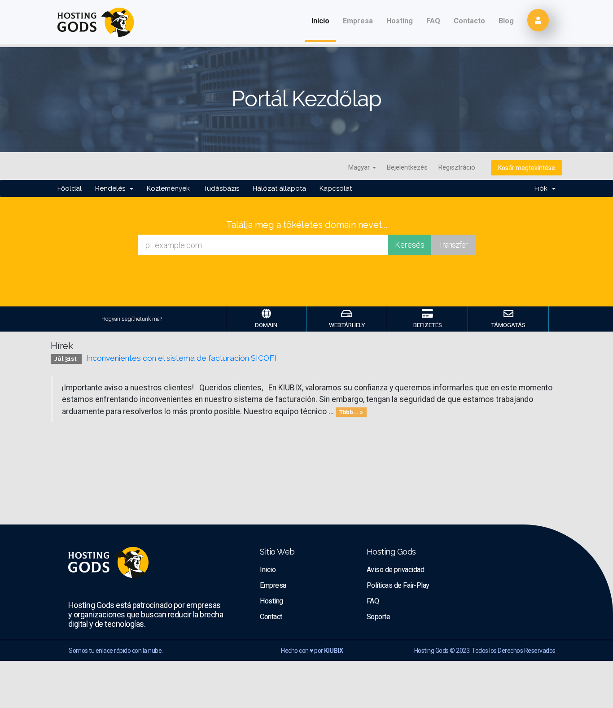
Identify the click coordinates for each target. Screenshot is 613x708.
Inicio (323, 20)
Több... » (351, 412)
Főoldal (69, 188)
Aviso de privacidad (396, 569)
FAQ (433, 21)
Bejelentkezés (407, 167)
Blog (506, 21)
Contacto (469, 21)
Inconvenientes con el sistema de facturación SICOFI (181, 358)
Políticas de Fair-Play (398, 585)
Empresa (358, 21)
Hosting (399, 21)
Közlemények (168, 188)
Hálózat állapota (279, 188)
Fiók (542, 188)
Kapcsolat (336, 188)
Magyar (360, 167)
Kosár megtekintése (526, 167)
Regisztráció (456, 167)
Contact (271, 616)
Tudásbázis (221, 188)
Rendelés (112, 188)
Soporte (378, 616)
